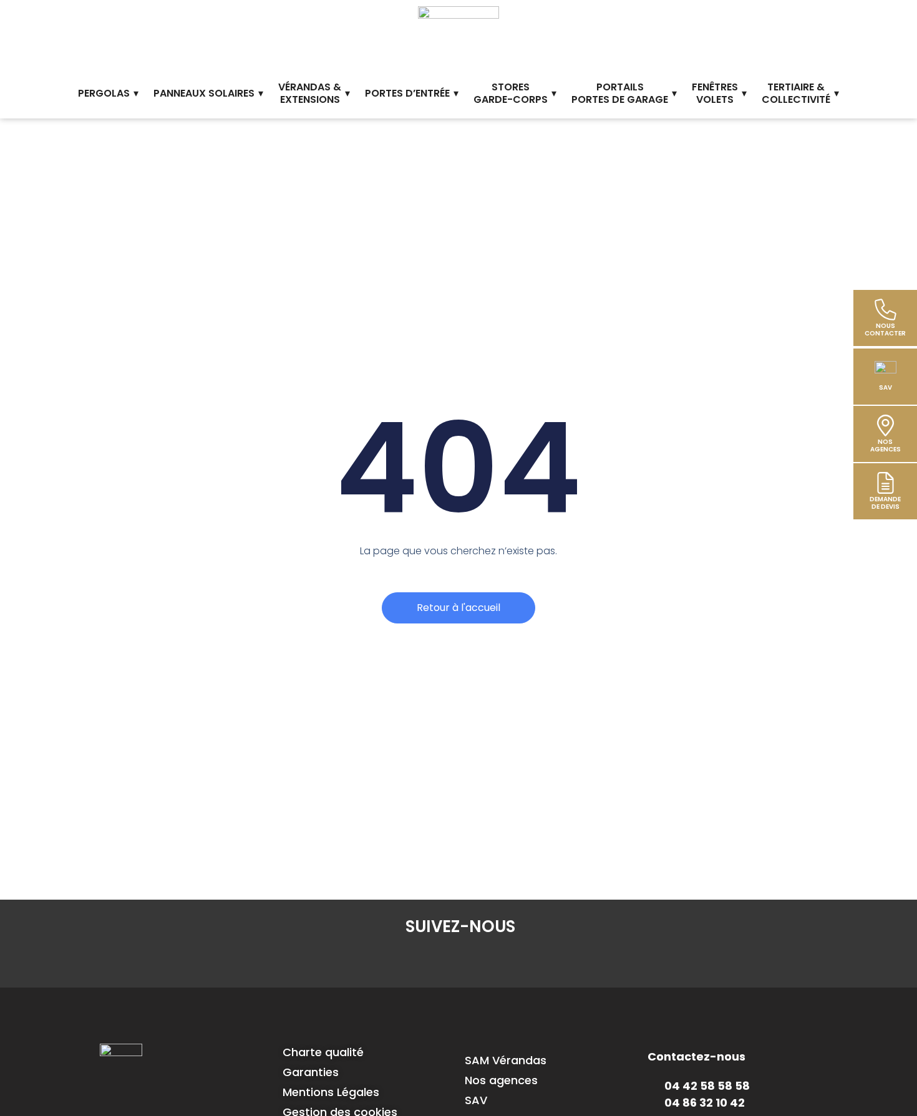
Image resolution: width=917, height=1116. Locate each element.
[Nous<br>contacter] (885, 309)
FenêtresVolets (715, 93)
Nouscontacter (885, 329)
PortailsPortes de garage (619, 93)
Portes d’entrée (407, 93)
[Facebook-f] (388, 959)
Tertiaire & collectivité (796, 93)
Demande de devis (885, 502)
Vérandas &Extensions (309, 93)
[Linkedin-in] (424, 959)
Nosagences (885, 445)
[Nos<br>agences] (885, 425)
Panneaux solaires (204, 93)
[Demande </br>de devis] (885, 483)
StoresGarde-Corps (510, 93)
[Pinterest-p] (496, 959)
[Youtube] (532, 959)
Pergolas (104, 93)
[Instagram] (460, 959)
